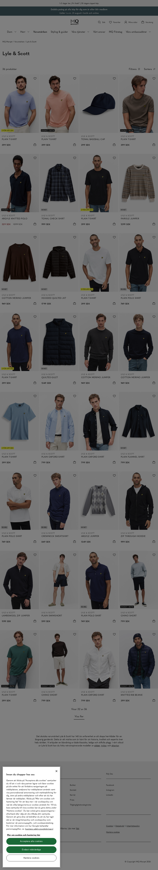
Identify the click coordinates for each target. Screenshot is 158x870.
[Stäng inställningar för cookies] (56, 771)
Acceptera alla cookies (31, 841)
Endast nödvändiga (31, 849)
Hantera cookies (31, 858)
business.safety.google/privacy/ (39, 828)
